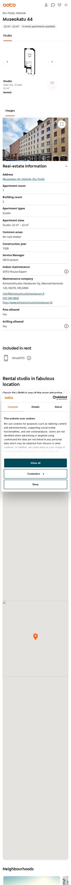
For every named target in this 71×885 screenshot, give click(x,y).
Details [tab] (36, 406)
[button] (66, 271)
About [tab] (58, 406)
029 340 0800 (11, 298)
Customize (33, 473)
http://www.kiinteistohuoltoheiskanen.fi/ (28, 302)
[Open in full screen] (62, 124)
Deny (35, 484)
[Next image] (52, 62)
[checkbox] (52, 83)
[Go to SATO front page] (9, 5)
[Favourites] (59, 4)
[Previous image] (7, 62)
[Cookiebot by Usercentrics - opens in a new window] (52, 398)
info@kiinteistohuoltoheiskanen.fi (23, 294)
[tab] (7, 35)
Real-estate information (25, 166)
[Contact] (53, 4)
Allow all (36, 463)
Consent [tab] (13, 406)
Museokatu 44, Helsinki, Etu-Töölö (24, 179)
